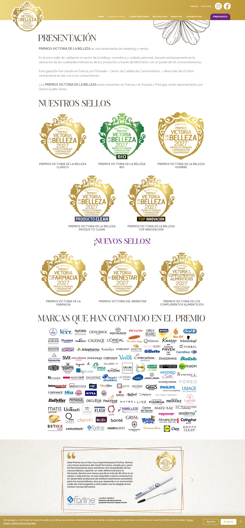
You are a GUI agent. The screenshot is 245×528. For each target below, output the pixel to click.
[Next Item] (192, 480)
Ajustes (210, 521)
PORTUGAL (206, 6)
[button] (220, 17)
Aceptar (228, 521)
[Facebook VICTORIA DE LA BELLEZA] (227, 6)
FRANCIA (194, 6)
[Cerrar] (241, 522)
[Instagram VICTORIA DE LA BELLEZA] (218, 6)
